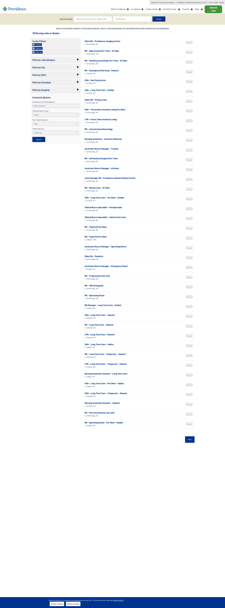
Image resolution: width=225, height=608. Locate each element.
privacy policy (118, 600)
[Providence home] (14, 9)
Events (186, 9)
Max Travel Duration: (40, 120)
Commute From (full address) (43, 102)
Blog (197, 9)
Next (190, 439)
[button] (55, 60)
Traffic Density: (38, 129)
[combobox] (93, 19)
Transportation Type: (40, 111)
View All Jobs (213, 9)
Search (159, 19)
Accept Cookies (57, 604)
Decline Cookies (73, 604)
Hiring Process (170, 9)
